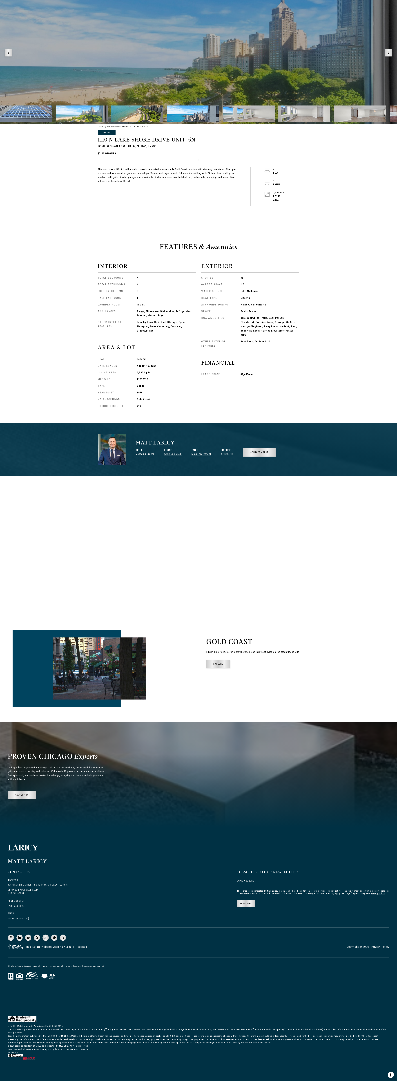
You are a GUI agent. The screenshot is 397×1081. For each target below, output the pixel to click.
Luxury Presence (76, 946)
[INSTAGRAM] (11, 938)
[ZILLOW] (63, 938)
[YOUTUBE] (28, 938)
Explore (218, 664)
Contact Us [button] (22, 795)
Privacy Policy (378, 893)
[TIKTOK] (45, 938)
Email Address (245, 881)
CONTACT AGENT (259, 452)
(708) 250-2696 (173, 454)
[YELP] (37, 938)
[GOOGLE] (54, 938)
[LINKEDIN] (19, 938)
